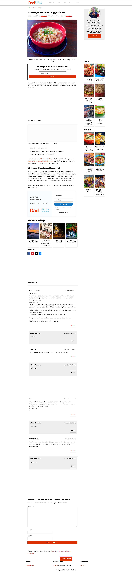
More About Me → (94, 36)
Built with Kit (63, 212)
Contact (83, 565)
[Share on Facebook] (28, 253)
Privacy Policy (30, 565)
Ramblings (39, 7)
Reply (73, 325)
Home (28, 7)
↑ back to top (66, 558)
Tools (64, 3)
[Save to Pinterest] (32, 253)
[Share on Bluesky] (40, 253)
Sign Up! (55, 565)
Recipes (51, 3)
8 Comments (69, 16)
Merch (71, 3)
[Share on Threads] (36, 253)
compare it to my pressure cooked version (40, 161)
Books (58, 3)
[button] (39, 211)
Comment (30, 506)
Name (29, 529)
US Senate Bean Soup (45, 159)
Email (29, 536)
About (77, 3)
